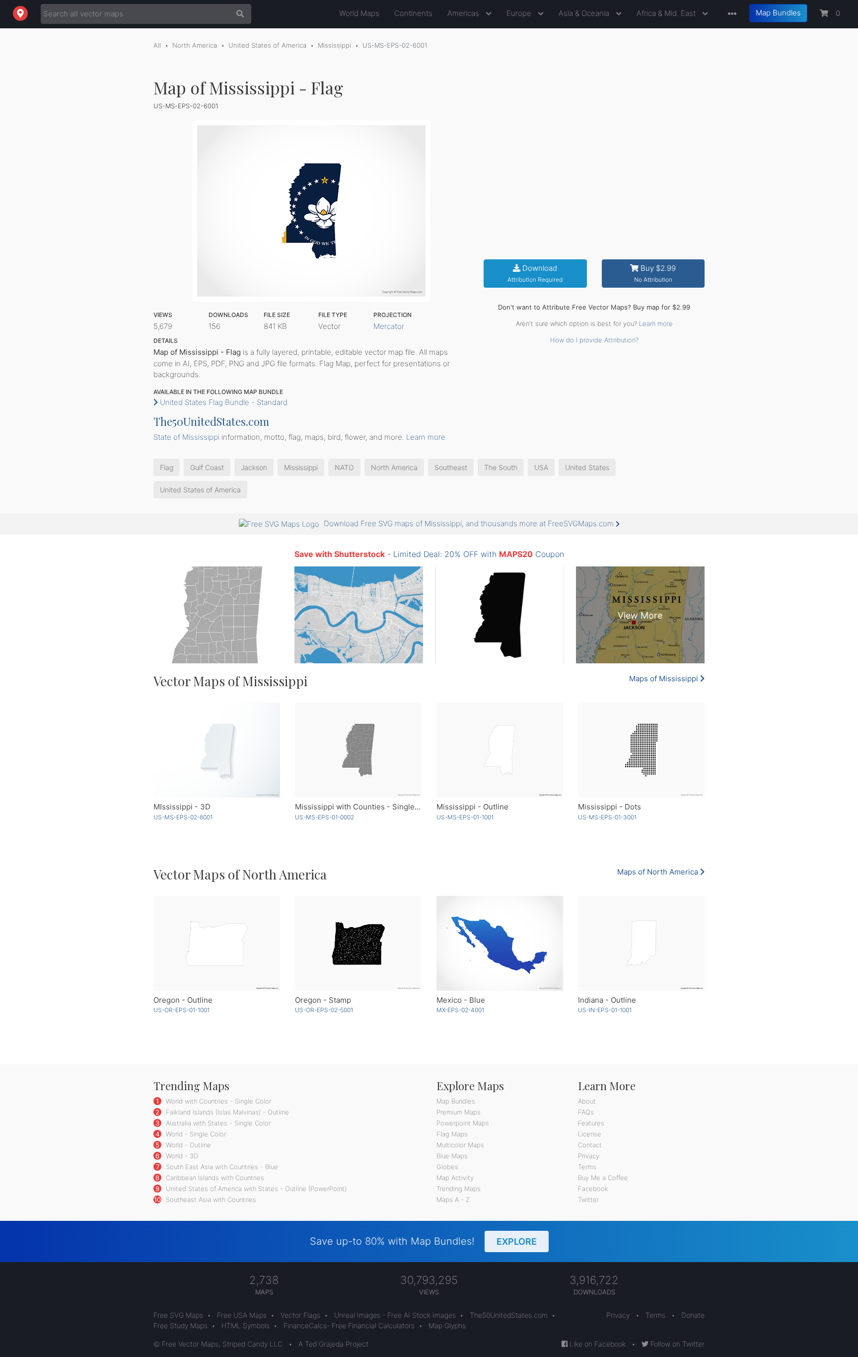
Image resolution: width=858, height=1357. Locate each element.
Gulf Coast (207, 467)
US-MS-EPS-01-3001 (607, 817)
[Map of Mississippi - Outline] (499, 750)
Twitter (588, 1199)
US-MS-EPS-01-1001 (465, 817)
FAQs (586, 1112)
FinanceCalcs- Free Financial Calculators (349, 1325)
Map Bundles (778, 12)
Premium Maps (458, 1112)
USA (541, 467)
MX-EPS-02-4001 (460, 1010)
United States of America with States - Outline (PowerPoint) (255, 1189)
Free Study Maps (180, 1325)
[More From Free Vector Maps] (729, 14)
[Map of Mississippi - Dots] (641, 750)
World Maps (359, 13)
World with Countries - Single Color (217, 1101)
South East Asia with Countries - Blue (221, 1167)
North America (194, 45)
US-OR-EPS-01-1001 (181, 1010)
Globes (447, 1167)
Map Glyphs (447, 1325)
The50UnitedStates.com (211, 421)
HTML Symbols (245, 1325)
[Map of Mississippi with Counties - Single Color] (358, 750)
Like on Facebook (597, 1344)
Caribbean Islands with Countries (214, 1178)
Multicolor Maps (460, 1145)
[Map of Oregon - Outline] (216, 943)
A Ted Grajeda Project (333, 1344)
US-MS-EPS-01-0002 (324, 817)
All (157, 45)
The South (500, 467)
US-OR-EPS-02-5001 (324, 1010)
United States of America (267, 45)
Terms (587, 1167)
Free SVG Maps (178, 1315)
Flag (166, 467)
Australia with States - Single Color (217, 1123)
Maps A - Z (453, 1199)
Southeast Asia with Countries (210, 1199)
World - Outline (187, 1145)
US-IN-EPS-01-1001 (605, 1010)
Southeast (450, 467)
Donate (693, 1315)
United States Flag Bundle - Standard (222, 402)
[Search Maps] (237, 14)
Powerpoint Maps (462, 1123)
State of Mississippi (186, 437)
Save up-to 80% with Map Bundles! (423, 1241)
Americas (464, 13)
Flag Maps (452, 1134)
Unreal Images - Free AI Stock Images (395, 1315)
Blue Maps (452, 1156)
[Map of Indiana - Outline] (641, 943)
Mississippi (334, 45)
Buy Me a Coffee (603, 1178)
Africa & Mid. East (667, 13)
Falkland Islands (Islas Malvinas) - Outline (226, 1112)
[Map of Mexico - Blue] (499, 943)
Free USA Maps (242, 1315)
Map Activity (455, 1178)
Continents (413, 13)
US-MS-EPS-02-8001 (183, 817)
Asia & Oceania (585, 13)
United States (587, 467)
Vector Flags (300, 1315)
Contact (590, 1145)
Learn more (656, 323)
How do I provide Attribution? (594, 340)
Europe (519, 13)
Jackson (254, 467)
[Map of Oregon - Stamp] (358, 943)
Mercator (388, 326)
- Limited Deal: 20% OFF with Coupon (429, 554)
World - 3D (181, 1156)
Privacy (588, 1156)
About (587, 1101)
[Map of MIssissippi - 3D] (216, 750)
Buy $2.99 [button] (655, 273)
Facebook (593, 1189)
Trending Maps (458, 1189)
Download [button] (535, 273)
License (589, 1134)
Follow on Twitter (676, 1344)
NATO (344, 467)
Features (591, 1123)
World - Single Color (195, 1134)
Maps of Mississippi (664, 678)
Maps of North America (658, 872)
